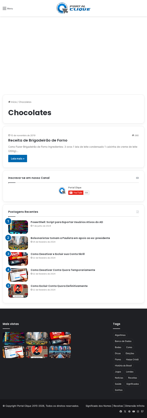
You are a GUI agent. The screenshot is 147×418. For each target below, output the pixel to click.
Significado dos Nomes (98, 405)
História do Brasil (123, 365)
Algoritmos (120, 335)
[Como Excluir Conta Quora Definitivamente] (18, 291)
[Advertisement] (73, 28)
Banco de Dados (123, 341)
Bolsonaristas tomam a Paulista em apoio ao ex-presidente (70, 238)
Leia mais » (17, 158)
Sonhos (118, 390)
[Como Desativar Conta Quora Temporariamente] (18, 275)
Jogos (118, 371)
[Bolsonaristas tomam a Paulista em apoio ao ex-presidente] (18, 243)
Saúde (118, 383)
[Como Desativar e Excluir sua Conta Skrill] (18, 259)
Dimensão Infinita (134, 405)
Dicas (118, 353)
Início (13, 101)
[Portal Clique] (73, 8)
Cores (129, 347)
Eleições (130, 353)
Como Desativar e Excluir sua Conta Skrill (58, 254)
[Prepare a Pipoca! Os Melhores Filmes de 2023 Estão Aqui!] (60, 352)
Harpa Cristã (132, 359)
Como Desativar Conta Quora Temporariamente (63, 270)
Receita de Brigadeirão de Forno (37, 140)
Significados (132, 383)
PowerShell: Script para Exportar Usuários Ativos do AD (67, 222)
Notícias (119, 377)
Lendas (129, 371)
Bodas (118, 347)
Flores (118, 359)
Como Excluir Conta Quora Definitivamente (59, 286)
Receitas (132, 377)
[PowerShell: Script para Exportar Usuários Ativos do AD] (18, 227)
